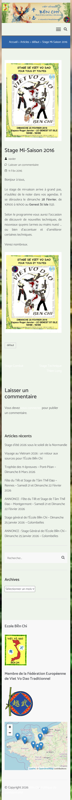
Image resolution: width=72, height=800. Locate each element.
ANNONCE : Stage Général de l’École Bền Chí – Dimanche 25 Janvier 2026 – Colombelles (35, 533)
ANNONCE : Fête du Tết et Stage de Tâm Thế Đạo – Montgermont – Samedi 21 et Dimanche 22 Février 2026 (35, 504)
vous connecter (31, 408)
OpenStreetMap (46, 768)
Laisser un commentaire (23, 164)
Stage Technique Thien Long (50, 368)
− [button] (10, 732)
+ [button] (10, 727)
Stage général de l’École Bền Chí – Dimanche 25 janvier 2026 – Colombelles (34, 520)
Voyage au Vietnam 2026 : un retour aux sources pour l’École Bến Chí (31, 456)
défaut (10, 345)
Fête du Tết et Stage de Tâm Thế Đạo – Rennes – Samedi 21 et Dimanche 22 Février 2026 (33, 485)
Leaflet (32, 768)
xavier (12, 159)
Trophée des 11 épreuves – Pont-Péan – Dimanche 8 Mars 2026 (30, 469)
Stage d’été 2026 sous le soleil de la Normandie (36, 445)
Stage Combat (14, 366)
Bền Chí (34, 787)
